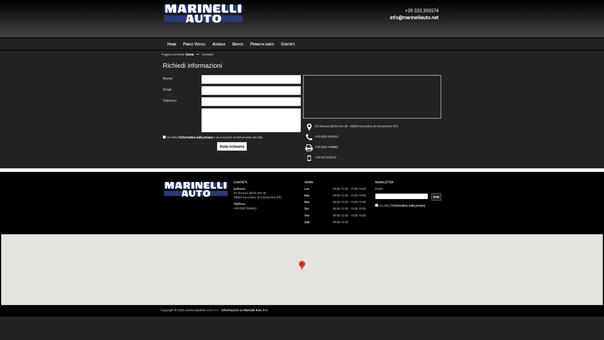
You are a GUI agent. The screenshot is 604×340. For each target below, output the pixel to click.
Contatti (288, 44)
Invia (436, 197)
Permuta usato (262, 44)
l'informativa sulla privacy (196, 137)
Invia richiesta (232, 146)
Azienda (219, 44)
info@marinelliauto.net (414, 17)
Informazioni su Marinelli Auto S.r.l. (245, 310)
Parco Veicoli (194, 44)
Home (172, 44)
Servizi (237, 44)
